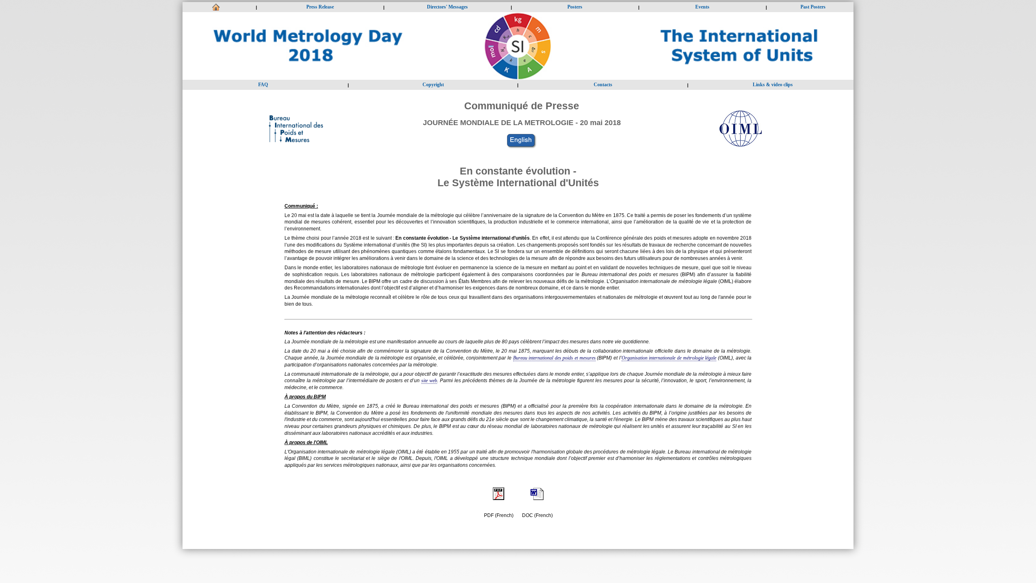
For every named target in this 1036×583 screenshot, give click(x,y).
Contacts (603, 84)
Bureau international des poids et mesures (554, 358)
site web (429, 380)
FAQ (263, 84)
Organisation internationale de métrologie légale (669, 358)
